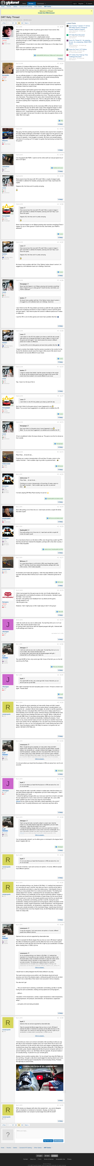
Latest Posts (71, 23)
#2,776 (61, 526)
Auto (55, 1155)
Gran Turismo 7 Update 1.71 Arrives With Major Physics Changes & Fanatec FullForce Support (79, 27)
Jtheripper (23, 648)
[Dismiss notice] (91, 11)
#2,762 (61, 63)
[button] (34, 3)
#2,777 (61, 557)
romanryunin (23, 744)
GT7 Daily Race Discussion (77, 35)
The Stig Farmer (7, 20)
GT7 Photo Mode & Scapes (75, 52)
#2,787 (61, 882)
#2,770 (61, 366)
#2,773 (61, 452)
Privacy (69, 1159)
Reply (61, 58)
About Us (33, 1159)
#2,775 (61, 506)
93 (19, 23)
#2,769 (61, 330)
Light (40, 1155)
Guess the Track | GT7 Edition (78, 49)
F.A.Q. (39, 1159)
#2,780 (61, 644)
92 (16, 23)
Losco (22, 208)
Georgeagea (23, 284)
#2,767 (61, 242)
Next (26, 23)
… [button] (10, 23)
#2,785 (61, 817)
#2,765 (61, 176)
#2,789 (61, 1018)
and (58, 168)
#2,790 (61, 1105)
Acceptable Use (60, 1159)
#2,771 (61, 396)
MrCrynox (23, 561)
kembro (22, 298)
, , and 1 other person (49, 55)
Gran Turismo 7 (72, 32)
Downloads (40, 3)
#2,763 (61, 128)
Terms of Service (49, 1159)
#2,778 (61, 590)
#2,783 (61, 741)
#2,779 (61, 619)
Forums (31, 3)
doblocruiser (23, 478)
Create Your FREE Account (46, 13)
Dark (47, 1155)
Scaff (21, 678)
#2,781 (61, 675)
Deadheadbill (23, 530)
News (24, 3)
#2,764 (61, 154)
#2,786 (61, 855)
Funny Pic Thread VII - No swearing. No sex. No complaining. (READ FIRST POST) (80, 42)
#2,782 (61, 702)
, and (54, 549)
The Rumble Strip (73, 46)
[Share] (58, 27)
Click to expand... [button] (40, 759)
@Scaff (18, 801)
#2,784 (61, 778)
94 (22, 23)
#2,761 (61, 26)
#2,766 (61, 204)
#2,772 (61, 422)
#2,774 (61, 474)
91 (13, 23)
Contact (25, 1159)
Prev (4, 23)
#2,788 (61, 924)
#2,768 (61, 280)
